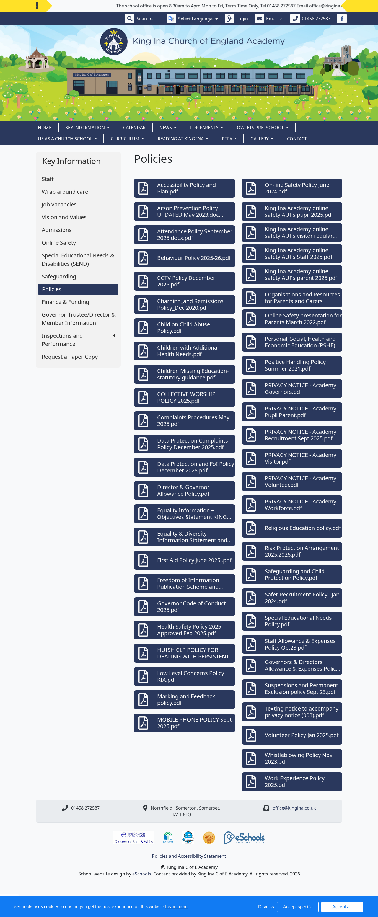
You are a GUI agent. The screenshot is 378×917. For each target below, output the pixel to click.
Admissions (57, 230)
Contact (297, 139)
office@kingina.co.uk (294, 808)
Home (44, 128)
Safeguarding (59, 276)
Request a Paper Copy (70, 356)
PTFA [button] (227, 139)
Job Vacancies (59, 204)
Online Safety (59, 242)
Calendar (134, 128)
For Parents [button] (205, 128)
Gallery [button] (260, 139)
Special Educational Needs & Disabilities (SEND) (78, 259)
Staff (48, 179)
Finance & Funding (65, 302)
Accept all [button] (342, 907)
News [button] (166, 128)
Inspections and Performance (62, 340)
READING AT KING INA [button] (181, 139)
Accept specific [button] (298, 907)
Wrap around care (65, 191)
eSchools (141, 874)
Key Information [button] (85, 128)
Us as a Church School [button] (66, 139)
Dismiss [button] (266, 907)
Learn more (176, 906)
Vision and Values (64, 217)
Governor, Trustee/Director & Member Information (79, 319)
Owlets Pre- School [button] (261, 128)
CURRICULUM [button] (126, 139)
